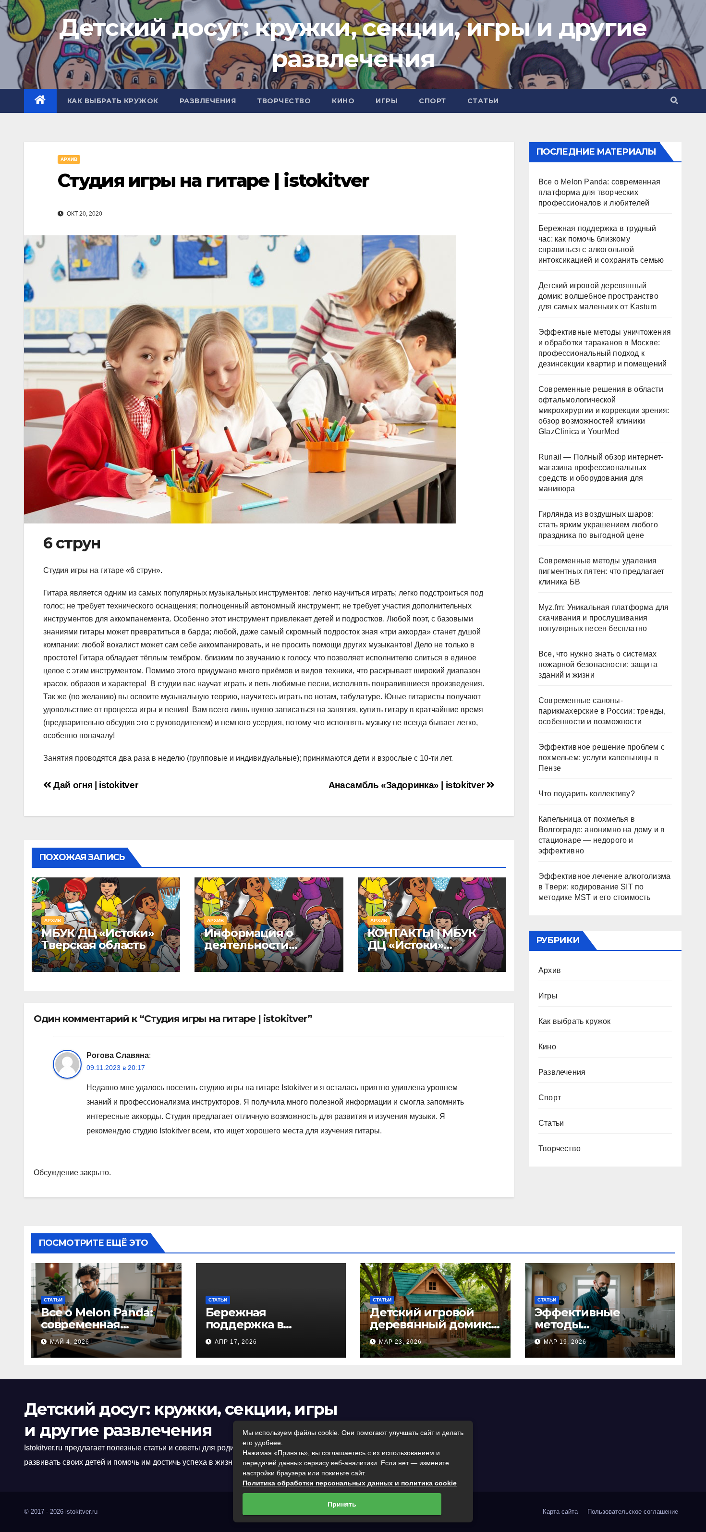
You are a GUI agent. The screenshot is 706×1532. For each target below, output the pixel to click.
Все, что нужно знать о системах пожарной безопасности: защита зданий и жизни (597, 664)
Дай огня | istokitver (94, 785)
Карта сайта (560, 1511)
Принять (342, 1504)
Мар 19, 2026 (565, 1341)
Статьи (483, 101)
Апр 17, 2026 (236, 1341)
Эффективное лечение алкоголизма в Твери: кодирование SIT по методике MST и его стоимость (604, 886)
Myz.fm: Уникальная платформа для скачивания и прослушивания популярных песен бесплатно (603, 617)
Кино (343, 101)
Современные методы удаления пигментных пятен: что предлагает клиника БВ (601, 571)
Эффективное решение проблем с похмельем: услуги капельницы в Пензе (601, 757)
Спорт (432, 101)
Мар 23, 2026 (400, 1341)
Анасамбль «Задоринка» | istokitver (408, 785)
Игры (387, 101)
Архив (69, 159)
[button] (674, 101)
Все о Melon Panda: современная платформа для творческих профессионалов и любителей (599, 192)
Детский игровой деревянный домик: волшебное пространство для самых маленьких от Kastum (598, 296)
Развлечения (208, 101)
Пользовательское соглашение (632, 1511)
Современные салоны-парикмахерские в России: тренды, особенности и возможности (602, 711)
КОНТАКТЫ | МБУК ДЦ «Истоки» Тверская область (421, 945)
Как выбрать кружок (112, 101)
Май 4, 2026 (69, 1341)
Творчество (284, 101)
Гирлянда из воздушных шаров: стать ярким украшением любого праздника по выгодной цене (598, 524)
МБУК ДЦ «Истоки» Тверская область (97, 939)
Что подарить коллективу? (586, 794)
